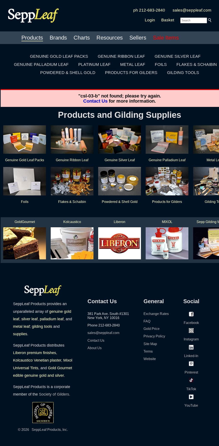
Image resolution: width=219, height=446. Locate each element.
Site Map (150, 344)
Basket (167, 20)
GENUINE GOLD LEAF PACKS (59, 56)
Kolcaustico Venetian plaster (37, 360)
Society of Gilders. (54, 394)
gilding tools (42, 326)
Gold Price (152, 329)
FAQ (147, 321)
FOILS (161, 64)
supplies (20, 334)
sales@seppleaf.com (192, 10)
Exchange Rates (156, 314)
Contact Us (95, 101)
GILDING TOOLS (183, 72)
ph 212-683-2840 (149, 10)
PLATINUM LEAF (94, 64)
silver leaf (29, 319)
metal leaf (21, 326)
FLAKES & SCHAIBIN (196, 64)
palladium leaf (52, 319)
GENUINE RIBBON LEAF (121, 56)
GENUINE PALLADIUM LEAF (41, 64)
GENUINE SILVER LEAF (178, 56)
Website (150, 359)
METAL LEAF (132, 64)
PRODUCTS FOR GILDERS (131, 72)
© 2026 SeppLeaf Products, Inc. (43, 429)
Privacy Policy (154, 336)
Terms (148, 351)
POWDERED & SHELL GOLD (67, 72)
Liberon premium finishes (34, 353)
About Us (94, 348)
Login (150, 20)
